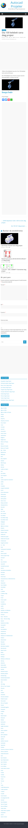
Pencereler (3, 701)
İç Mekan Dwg (4, 593)
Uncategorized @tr (5, 798)
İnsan (2, 597)
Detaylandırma (4, 505)
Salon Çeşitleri (4, 730)
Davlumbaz (3, 494)
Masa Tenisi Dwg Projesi (6, 385)
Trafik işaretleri (4, 789)
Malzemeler (3, 639)
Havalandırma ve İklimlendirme (8, 578)
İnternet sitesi (4, 320)
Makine (2, 637)
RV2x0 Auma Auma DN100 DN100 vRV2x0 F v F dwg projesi (13, 259)
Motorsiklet (3, 665)
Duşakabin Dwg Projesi (6, 381)
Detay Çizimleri (4, 503)
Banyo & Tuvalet (4, 446)
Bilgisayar (3, 454)
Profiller (2, 711)
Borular (2, 467)
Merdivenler (3, 648)
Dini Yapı (3, 511)
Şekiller (2, 739)
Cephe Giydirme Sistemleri (7, 479)
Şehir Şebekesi (4, 734)
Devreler (3, 507)
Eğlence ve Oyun (4, 526)
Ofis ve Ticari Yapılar (5, 686)
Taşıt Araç (3, 776)
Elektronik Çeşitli (4, 536)
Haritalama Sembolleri (6, 570)
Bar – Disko (3, 450)
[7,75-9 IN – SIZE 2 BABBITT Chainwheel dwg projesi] (7, 265)
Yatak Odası (3, 808)
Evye (2, 547)
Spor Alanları (4, 757)
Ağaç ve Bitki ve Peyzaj (6, 412)
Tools (2, 785)
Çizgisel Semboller (5, 488)
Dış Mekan (3, 515)
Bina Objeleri (4, 458)
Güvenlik (3, 564)
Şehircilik (3, 736)
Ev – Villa (3, 545)
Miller (2, 652)
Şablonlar (3, 724)
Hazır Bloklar (4, 585)
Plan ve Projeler (4, 703)
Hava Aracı (3, 576)
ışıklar (2, 606)
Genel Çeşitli (4, 553)
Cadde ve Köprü (4, 469)
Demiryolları (3, 498)
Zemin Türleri (4, 816)
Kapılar (2, 621)
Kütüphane (3, 631)
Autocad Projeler (17, 4)
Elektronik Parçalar (5, 538)
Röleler (2, 720)
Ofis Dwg (3, 684)
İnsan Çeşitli (3, 599)
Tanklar (2, 774)
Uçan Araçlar (4, 795)
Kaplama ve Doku (5, 623)
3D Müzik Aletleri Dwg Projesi (7, 383)
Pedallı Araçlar (4, 698)
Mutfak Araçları (4, 671)
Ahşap (2, 414)
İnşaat (2, 595)
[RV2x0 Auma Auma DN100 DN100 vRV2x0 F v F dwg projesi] (7, 250)
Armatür (3, 427)
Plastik (2, 705)
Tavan (2, 779)
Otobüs (2, 692)
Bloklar (2, 465)
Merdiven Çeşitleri (5, 646)
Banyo (2, 444)
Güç (2, 559)
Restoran (3, 717)
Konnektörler (4, 629)
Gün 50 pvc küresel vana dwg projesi (11, 245)
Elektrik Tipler (4, 532)
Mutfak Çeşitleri (4, 673)
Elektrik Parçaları (4, 530)
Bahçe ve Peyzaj (4, 441)
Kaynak (2, 627)
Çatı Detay (3, 473)
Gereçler (3, 557)
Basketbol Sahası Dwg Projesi (7, 400)
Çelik (2, 477)
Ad (2, 304)
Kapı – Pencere (4, 616)
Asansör (2, 429)
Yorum (3, 285)
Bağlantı (3, 437)
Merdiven (3, 644)
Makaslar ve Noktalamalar (7, 635)
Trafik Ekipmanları (5, 787)
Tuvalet (2, 793)
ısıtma (2, 608)
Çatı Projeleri (4, 475)
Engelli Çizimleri (4, 543)
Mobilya (2, 656)
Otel (2, 690)
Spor (2, 755)
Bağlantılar (3, 439)
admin (11, 37)
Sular (2, 770)
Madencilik (3, 633)
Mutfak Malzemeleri (5, 677)
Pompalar (3, 709)
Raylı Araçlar (4, 715)
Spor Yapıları (4, 764)
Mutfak (2, 669)
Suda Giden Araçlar (5, 768)
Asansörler (3, 431)
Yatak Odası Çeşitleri (5, 810)
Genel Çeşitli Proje (5, 555)
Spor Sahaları (4, 762)
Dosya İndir (7, 92)
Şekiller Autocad (4, 741)
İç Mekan (3, 591)
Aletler (2, 416)
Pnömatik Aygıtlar (5, 707)
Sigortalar (3, 745)
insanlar (3, 602)
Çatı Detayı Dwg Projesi (6, 387)
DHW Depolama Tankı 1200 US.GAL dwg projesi (13, 221)
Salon (2, 728)
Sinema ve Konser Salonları (7, 749)
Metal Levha (3, 650)
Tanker (2, 772)
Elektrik (2, 528)
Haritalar (3, 572)
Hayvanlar (3, 583)
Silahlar (2, 747)
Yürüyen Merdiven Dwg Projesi (8, 391)
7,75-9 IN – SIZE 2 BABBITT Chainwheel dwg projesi (13, 270)
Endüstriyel (3, 540)
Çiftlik (2, 481)
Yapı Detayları (4, 802)
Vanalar (4, 30)
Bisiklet (2, 460)
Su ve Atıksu (3, 766)
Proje (2, 713)
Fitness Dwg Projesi (5, 396)
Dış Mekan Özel (4, 519)
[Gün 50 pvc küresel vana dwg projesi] (9, 234)
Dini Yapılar (3, 513)
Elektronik (3, 534)
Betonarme (3, 452)
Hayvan (2, 580)
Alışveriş (3, 418)
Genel (2, 551)
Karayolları (3, 625)
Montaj (2, 661)
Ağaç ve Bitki (4, 410)
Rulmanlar (3, 722)
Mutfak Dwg (3, 675)
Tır (1, 783)
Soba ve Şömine (4, 751)
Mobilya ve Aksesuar (5, 658)
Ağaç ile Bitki (4, 408)
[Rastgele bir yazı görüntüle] (25, 13)
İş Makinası (3, 604)
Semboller (3, 743)
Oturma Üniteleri (5, 696)
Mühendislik (3, 667)
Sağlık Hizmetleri (4, 726)
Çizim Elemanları (4, 492)
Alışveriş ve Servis (5, 420)
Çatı (2, 471)
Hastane (3, 574)
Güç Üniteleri (4, 562)
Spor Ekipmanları (5, 760)
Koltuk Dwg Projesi (5, 393)
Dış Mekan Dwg (4, 517)
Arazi (2, 425)
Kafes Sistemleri (4, 612)
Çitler (2, 484)
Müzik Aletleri (4, 680)
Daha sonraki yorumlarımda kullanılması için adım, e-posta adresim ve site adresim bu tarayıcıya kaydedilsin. (14, 331)
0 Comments (17, 37)
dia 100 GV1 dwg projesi (19, 226)
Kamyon (2, 614)
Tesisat (2, 781)
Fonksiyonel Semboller (6, 549)
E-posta (3, 312)
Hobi (2, 589)
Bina (2, 456)
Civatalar (3, 486)
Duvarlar (3, 524)
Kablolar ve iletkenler (5, 610)
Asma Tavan (3, 433)
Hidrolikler (3, 587)
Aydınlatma (3, 435)
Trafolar (2, 791)
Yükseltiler (3, 812)
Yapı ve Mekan (4, 806)
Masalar (2, 642)
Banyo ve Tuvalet (4, 448)
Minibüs (3, 654)
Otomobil (3, 694)
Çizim (2, 490)
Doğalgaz (3, 522)
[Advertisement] (14, 56)
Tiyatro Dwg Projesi (5, 398)
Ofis (2, 682)
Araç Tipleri (3, 422)
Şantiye (2, 732)
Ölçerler (2, 688)
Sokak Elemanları (5, 753)
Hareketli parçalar (5, 566)
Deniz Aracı (3, 500)
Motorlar (3, 663)
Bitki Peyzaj (3, 463)
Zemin (2, 814)
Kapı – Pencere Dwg (5, 618)
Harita (2, 568)
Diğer (2, 509)
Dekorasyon (3, 496)
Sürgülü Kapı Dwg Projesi (6, 389)
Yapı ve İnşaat (4, 804)
